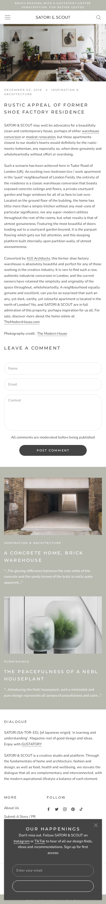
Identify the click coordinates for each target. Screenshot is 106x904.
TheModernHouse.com (22, 322)
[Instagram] (65, 809)
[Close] (96, 825)
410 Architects (38, 258)
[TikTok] (81, 809)
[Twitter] (56, 809)
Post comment (53, 450)
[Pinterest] (73, 809)
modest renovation (40, 137)
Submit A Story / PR (20, 816)
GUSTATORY (31, 744)
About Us (11, 808)
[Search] (98, 17)
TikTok (40, 841)
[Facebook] (48, 809)
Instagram (22, 841)
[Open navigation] (7, 17)
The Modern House (52, 333)
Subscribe (53, 886)
